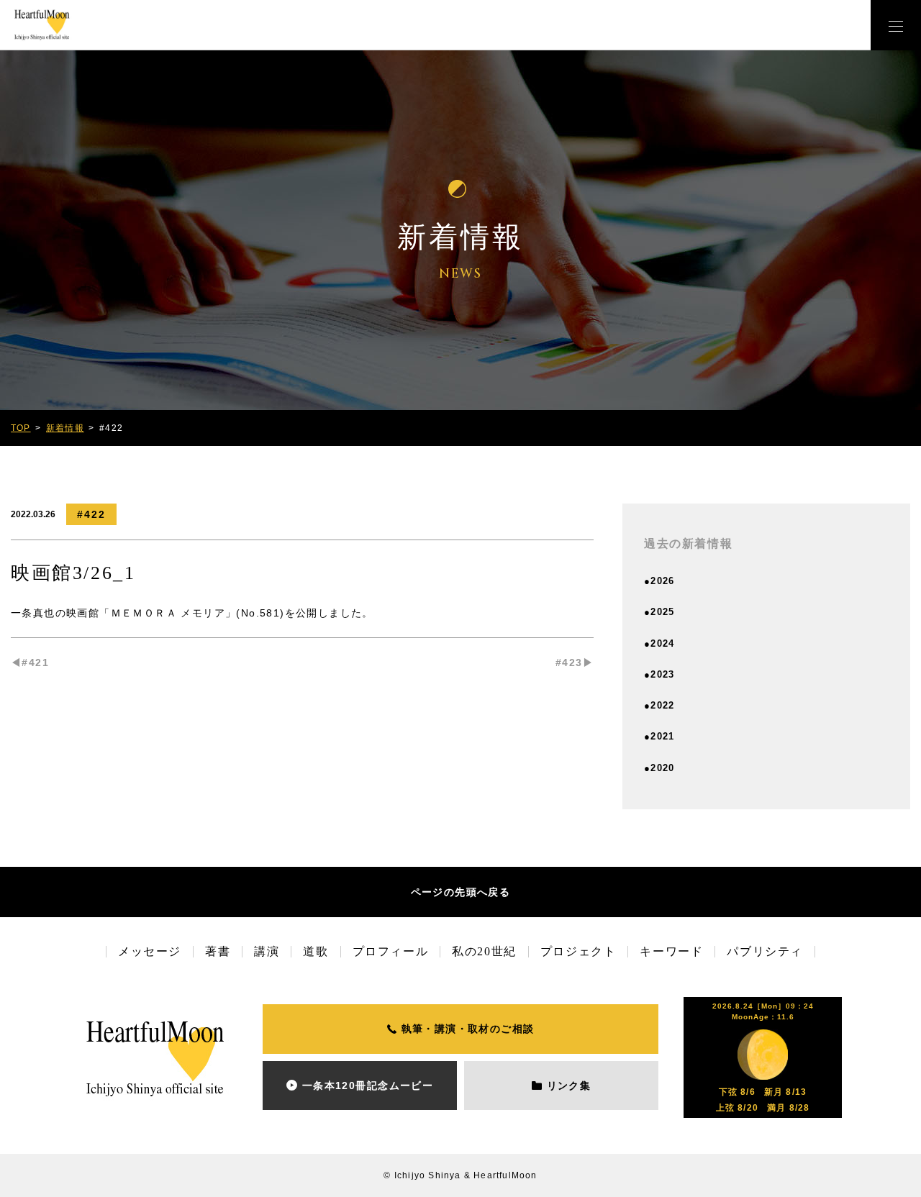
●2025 (659, 611)
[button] (896, 25)
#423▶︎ (574, 662)
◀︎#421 (30, 662)
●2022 (659, 705)
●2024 (659, 643)
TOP (21, 428)
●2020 (659, 768)
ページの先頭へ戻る (461, 892)
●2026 (659, 580)
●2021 (659, 736)
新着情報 (65, 428)
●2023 (659, 674)
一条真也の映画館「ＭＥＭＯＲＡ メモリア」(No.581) (148, 613)
